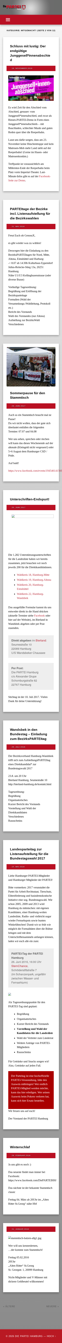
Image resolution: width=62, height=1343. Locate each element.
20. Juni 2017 (18, 507)
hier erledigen (28, 1092)
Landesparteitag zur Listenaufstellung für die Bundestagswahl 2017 (29, 853)
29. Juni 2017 (18, 406)
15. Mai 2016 (18, 867)
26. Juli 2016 (18, 747)
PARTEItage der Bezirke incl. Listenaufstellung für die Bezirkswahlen (30, 213)
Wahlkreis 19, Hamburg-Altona (34, 579)
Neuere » (52, 1306)
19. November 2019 (22, 68)
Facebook (39, 615)
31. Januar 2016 (20, 1229)
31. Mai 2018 (18, 226)
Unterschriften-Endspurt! (29, 499)
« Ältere (9, 1306)
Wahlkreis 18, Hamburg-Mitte (33, 574)
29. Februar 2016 (21, 1155)
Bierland (41, 640)
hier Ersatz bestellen (33, 1100)
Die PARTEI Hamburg (29, 1336)
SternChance (19, 966)
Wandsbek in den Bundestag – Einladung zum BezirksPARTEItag (28, 734)
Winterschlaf (20, 1147)
